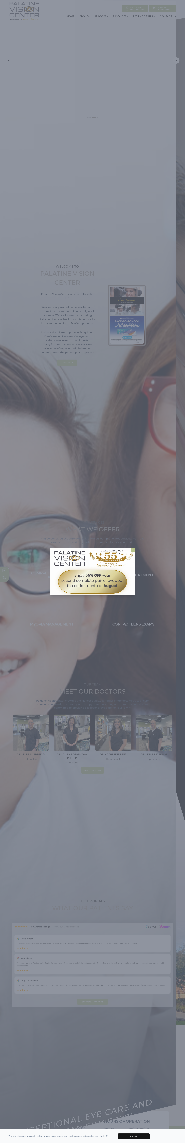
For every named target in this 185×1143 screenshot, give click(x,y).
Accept (134, 1136)
